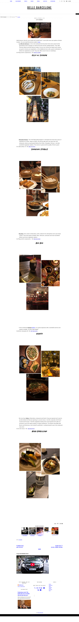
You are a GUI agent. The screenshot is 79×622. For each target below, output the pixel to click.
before (33, 327)
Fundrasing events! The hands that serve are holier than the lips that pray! (24, 594)
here (39, 42)
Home (11, 1)
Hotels (50, 586)
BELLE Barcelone (39, 7)
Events (25, 1)
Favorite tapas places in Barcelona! (40, 535)
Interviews (53, 1)
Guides (32, 1)
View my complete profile (21, 586)
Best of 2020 (48, 531)
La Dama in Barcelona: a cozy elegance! (24, 535)
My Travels (50, 589)
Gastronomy (18, 1)
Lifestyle (45, 1)
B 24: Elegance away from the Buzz (32, 535)
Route (50, 590)
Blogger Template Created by (39, 615)
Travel (38, 1)
